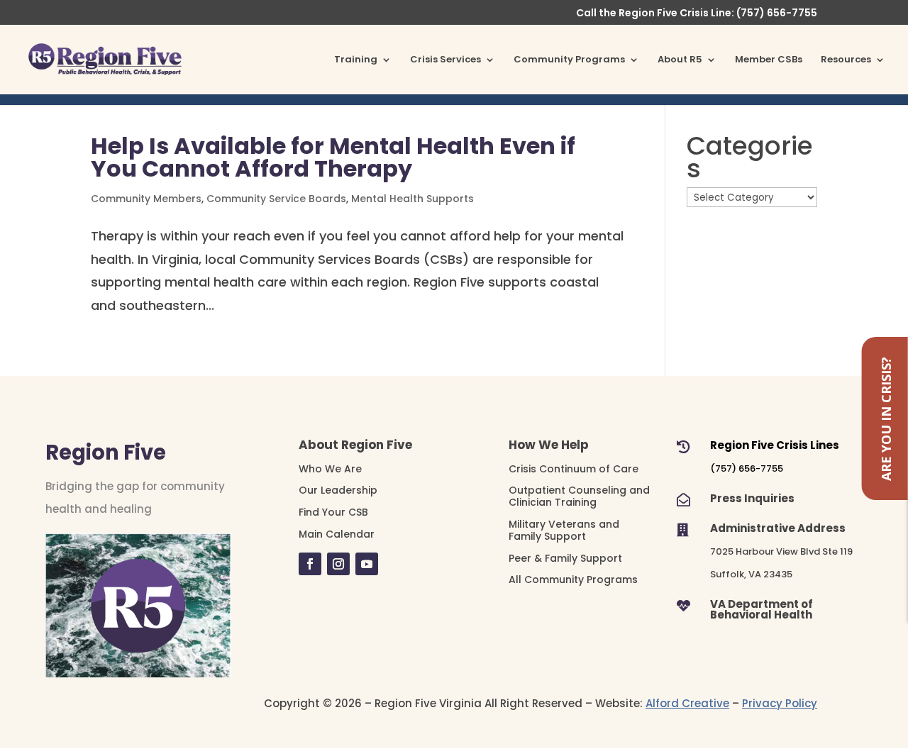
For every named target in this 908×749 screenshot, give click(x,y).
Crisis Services (445, 60)
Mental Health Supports (412, 199)
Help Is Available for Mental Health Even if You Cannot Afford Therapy (333, 157)
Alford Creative (687, 703)
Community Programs (569, 60)
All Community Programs (573, 579)
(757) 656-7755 (746, 468)
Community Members (146, 199)
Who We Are (330, 469)
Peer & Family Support (565, 558)
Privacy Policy (779, 703)
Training (355, 60)
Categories (750, 158)
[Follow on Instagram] (338, 564)
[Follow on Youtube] (366, 564)
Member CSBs (768, 60)
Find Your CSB (333, 512)
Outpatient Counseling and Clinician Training (579, 496)
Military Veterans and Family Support (564, 530)
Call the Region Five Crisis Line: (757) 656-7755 (696, 14)
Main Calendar (337, 534)
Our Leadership (338, 490)
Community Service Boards (276, 199)
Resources (846, 60)
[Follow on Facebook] (310, 564)
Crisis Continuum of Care (573, 469)
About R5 (680, 60)
